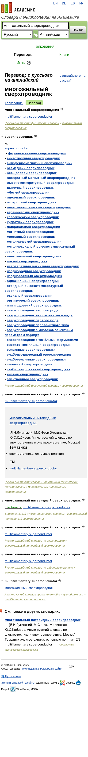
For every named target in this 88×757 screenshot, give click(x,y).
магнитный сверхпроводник (30, 232)
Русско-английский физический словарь (32, 123)
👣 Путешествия (11, 676)
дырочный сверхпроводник (30, 187)
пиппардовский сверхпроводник (34, 305)
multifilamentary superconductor (28, 116)
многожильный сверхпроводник (34, 256)
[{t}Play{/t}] (61, 109)
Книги (64, 55)
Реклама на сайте (50, 668)
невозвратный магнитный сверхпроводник (43, 266)
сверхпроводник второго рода (32, 310)
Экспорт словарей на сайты (17, 682)
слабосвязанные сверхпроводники (36, 359)
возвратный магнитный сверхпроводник (41, 178)
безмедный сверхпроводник (30, 168)
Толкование (14, 103)
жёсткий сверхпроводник (28, 192)
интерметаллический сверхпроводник (39, 207)
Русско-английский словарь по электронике (35, 540)
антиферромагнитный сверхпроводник (39, 163)
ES (73, 3)
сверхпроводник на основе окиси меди (40, 315)
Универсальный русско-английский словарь (34, 513)
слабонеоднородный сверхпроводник (39, 354)
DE (64, 3)
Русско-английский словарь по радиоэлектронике (39, 567)
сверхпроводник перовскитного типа (38, 325)
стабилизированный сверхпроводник (38, 369)
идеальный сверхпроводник (31, 197)
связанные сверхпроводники (31, 349)
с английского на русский (72, 78)
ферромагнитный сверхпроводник (37, 153)
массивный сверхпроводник (31, 236)
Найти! (78, 30)
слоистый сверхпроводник (29, 364)
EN (55, 3)
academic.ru (18, 7)
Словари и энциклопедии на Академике (40, 17)
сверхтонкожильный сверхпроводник (38, 344)
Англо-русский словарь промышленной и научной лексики (44, 594)
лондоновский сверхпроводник (33, 227)
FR (81, 3)
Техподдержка (30, 668)
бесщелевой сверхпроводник (32, 173)
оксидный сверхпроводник (29, 295)
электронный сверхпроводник (32, 379)
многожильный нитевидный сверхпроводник (35, 545)
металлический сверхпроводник (34, 241)
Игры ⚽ (23, 63)
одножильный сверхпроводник (33, 281)
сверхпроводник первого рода (32, 320)
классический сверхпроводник (33, 217)
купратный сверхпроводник (30, 222)
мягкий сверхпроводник (27, 261)
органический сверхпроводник (33, 300)
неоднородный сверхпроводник (34, 271)
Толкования (44, 46)
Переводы (24, 55)
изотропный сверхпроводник (31, 202)
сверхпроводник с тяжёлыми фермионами (42, 340)
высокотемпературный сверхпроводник (40, 182)
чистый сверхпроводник (27, 374)
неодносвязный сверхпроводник (34, 276)
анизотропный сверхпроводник (33, 158)
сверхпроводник (73, 385)
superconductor (16, 148)
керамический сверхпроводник (33, 212)
